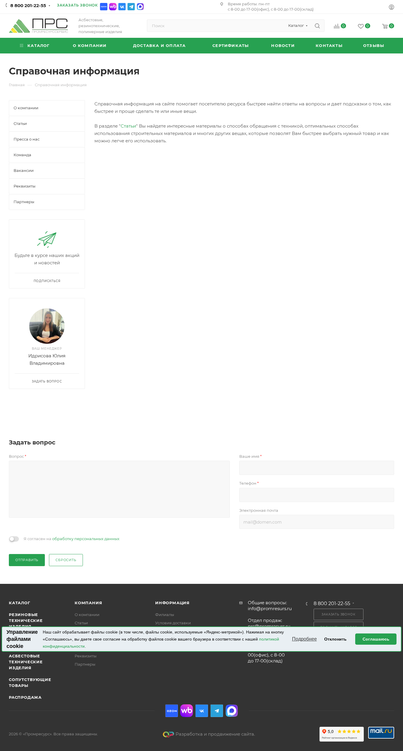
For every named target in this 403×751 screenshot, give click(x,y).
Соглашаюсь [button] (376, 639)
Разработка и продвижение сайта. (215, 734)
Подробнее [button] (304, 638)
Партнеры (85, 664)
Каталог (19, 602)
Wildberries (113, 6)
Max (140, 6)
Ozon (103, 6)
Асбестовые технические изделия (26, 662)
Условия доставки (173, 622)
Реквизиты (85, 656)
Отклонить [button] (335, 639)
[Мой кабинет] (391, 8)
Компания (88, 602)
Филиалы (164, 614)
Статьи (128, 126)
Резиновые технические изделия (26, 620)
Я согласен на (71, 538)
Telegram (131, 6)
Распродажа (25, 697)
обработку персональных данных (85, 538)
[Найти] (317, 25)
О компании (87, 614)
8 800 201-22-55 (28, 5)
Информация (172, 602)
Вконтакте (122, 6)
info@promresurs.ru (270, 608)
